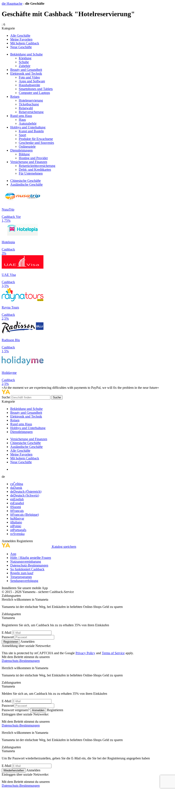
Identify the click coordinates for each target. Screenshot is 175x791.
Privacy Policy (85, 653)
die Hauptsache (12, 3)
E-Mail (6, 632)
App (13, 554)
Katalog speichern (64, 546)
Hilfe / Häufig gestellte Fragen (30, 557)
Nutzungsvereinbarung (25, 561)
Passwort (8, 637)
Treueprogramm (21, 577)
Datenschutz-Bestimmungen (29, 565)
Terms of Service (113, 653)
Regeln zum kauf (21, 573)
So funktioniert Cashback (27, 569)
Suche (6, 397)
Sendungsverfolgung (24, 581)
